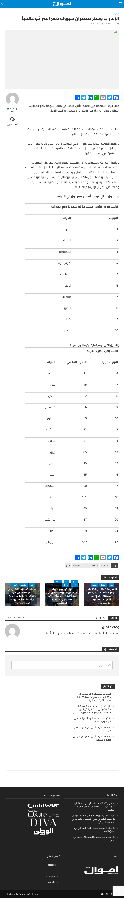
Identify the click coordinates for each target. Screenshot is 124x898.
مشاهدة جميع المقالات (15, 617)
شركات (65, 585)
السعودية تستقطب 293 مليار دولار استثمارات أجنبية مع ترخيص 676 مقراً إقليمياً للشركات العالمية (102, 594)
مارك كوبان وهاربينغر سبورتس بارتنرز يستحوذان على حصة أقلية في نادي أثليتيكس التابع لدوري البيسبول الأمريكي (62, 596)
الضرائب (94, 565)
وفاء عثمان (12, 108)
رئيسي (94, 585)
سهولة (76, 565)
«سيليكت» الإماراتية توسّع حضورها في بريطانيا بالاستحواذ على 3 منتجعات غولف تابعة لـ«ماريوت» (22, 594)
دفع (85, 565)
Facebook (51, 865)
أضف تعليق (12, 124)
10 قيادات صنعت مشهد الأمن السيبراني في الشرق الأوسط (92, 720)
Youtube (52, 882)
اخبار (117, 13)
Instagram (51, 876)
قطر (68, 565)
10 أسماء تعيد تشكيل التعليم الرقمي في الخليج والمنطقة (92, 738)
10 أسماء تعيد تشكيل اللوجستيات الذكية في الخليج (92, 729)
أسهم (74, 581)
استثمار (103, 585)
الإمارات (104, 565)
